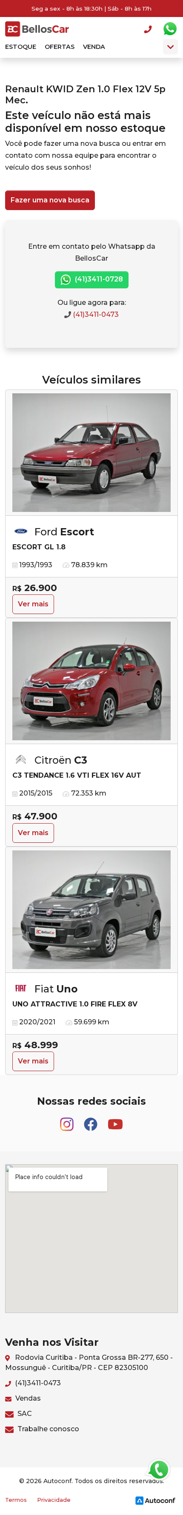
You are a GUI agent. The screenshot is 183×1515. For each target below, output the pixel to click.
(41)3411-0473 (95, 314)
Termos (16, 1500)
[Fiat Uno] (91, 910)
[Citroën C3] (91, 681)
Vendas (27, 1398)
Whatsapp (170, 28)
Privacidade (54, 1500)
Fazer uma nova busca (50, 200)
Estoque (20, 47)
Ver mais (33, 604)
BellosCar (37, 29)
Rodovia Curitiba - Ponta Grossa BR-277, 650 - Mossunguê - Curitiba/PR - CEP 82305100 (89, 1362)
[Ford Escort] (91, 453)
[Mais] (170, 46)
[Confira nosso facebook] (91, 1121)
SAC (24, 1414)
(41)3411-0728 (98, 279)
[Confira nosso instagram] (68, 1121)
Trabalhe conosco (47, 1429)
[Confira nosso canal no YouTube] (115, 1121)
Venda (94, 47)
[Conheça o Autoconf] (155, 1500)
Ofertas (59, 47)
